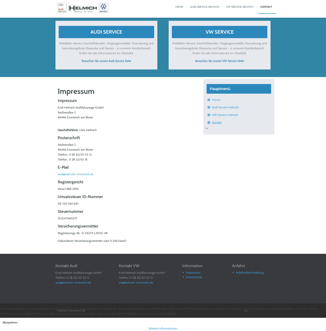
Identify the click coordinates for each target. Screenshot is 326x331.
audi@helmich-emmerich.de (75, 174)
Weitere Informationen (163, 328)
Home (216, 100)
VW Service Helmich (225, 115)
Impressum (193, 272)
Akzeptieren (10, 322)
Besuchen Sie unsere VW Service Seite (219, 61)
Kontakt (217, 122)
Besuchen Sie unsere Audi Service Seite (106, 61)
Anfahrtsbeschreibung (250, 272)
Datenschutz (194, 277)
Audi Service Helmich (225, 107)
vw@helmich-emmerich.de (136, 282)
